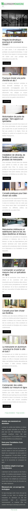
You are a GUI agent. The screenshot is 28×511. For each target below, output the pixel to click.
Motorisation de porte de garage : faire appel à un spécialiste (13, 118)
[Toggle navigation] (3, 6)
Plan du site (14, 510)
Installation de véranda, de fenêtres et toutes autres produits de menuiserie (13, 157)
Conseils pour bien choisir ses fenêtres (13, 311)
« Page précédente (10, 413)
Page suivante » (20, 413)
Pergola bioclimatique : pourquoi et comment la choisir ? (12, 42)
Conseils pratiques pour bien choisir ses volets (14, 194)
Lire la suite (7, 63)
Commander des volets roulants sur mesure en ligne (14, 386)
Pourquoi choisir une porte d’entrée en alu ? (13, 79)
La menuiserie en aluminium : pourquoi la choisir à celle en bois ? (14, 349)
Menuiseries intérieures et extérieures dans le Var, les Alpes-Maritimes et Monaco (14, 231)
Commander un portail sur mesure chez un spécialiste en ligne (14, 272)
